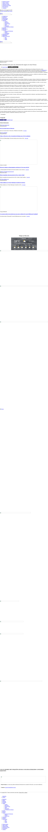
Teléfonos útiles (5, 4)
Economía (4, 19)
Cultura (6, 21)
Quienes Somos (5, 1)
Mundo (6, 32)
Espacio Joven (7, 23)
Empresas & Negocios (9, 31)
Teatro (6, 39)
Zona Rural (7, 25)
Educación (7, 22)
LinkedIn (8, 119)
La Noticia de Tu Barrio (9, 26)
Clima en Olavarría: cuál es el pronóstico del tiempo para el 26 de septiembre (15, 136)
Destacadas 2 (15, 67)
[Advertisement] (24, 52)
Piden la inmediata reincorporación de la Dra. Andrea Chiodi (12, 175)
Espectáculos (6, 36)
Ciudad (4, 20)
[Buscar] (11, 14)
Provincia (5, 28)
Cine (5, 37)
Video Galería (5, 2)
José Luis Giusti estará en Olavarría (7, 128)
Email (11, 119)
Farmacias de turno (6, 5)
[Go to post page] (4, 125)
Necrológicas (5, 6)
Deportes (4, 35)
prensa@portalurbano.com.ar (10, 787)
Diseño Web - (23, 792)
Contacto (4, 8)
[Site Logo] (6, 11)
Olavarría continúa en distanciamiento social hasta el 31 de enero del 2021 (14, 167)
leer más (24, 130)
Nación (3, 812)
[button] (1, 13)
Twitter (5, 119)
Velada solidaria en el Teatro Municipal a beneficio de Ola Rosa (12, 182)
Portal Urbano (5, 67)
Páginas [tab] (3, 797)
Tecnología (5, 34)
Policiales (5, 18)
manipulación (44, 70)
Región (4, 27)
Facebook (2, 119)
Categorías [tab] (4, 796)
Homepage (5, 16)
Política (4, 17)
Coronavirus (7, 33)
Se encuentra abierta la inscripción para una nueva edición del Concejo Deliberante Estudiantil (19, 214)
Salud (6, 24)
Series (6, 38)
